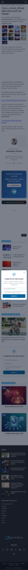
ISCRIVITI (14, 296)
